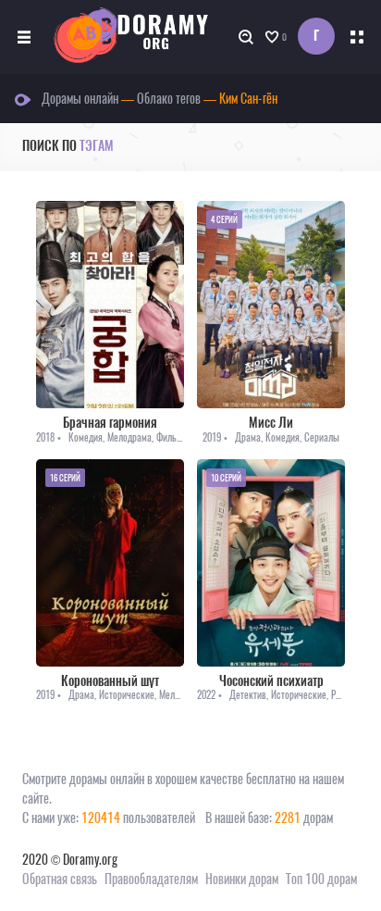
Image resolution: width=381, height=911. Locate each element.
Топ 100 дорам (321, 879)
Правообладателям (151, 879)
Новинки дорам (241, 879)
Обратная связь (59, 879)
